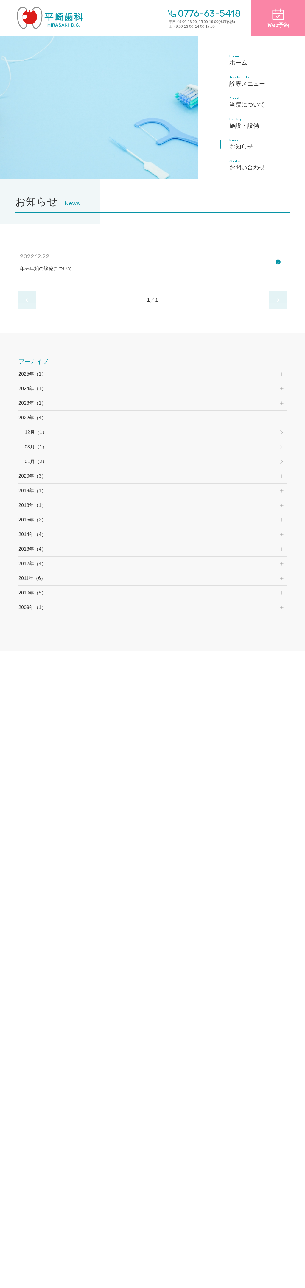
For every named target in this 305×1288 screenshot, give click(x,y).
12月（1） (36, 432)
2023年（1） (32, 403)
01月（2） (36, 461)
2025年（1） (32, 373)
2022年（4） (32, 417)
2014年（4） (32, 534)
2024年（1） (32, 388)
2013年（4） (32, 549)
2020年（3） (32, 476)
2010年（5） (32, 592)
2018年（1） (32, 505)
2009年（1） (32, 607)
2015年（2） (32, 519)
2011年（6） (32, 578)
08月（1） (36, 446)
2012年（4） (32, 563)
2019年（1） (32, 490)
